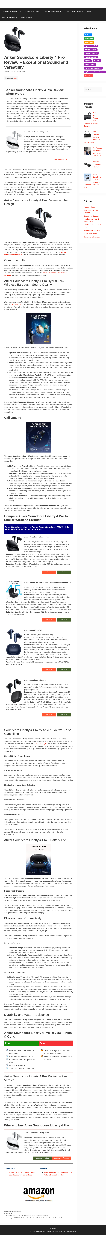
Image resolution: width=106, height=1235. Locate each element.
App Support (91, 49)
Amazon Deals (89, 207)
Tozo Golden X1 (17, 304)
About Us (53, 1228)
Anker (89, 35)
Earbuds (90, 38)
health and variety (90, 234)
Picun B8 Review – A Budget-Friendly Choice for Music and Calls (27, 1216)
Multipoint (91, 64)
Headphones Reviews (13, 1211)
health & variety (26, 17)
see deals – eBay (42, 1158)
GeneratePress (71, 1232)
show (14, 78)
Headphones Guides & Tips (11, 11)
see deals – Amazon (61, 1158)
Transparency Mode (94, 68)
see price (64, 572)
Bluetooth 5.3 (10, 1214)
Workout (90, 42)
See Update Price (60, 159)
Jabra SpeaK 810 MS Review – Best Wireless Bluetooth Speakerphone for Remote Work (35, 1218)
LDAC (97, 61)
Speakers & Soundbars (92, 237)
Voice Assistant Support (95, 72)
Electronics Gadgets (91, 216)
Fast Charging (92, 53)
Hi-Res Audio (92, 57)
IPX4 (88, 61)
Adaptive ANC (92, 46)
